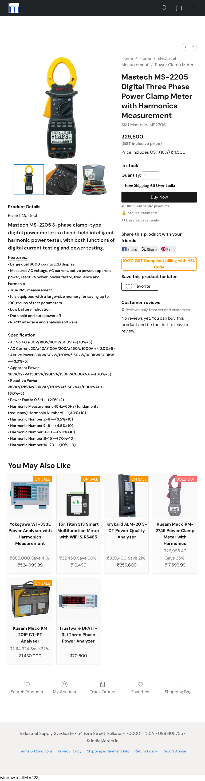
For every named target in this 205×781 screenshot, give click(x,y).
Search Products (27, 692)
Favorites (140, 692)
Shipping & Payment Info (108, 751)
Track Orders (102, 692)
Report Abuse (174, 751)
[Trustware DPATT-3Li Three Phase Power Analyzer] (78, 599)
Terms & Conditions (36, 751)
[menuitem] (185, 47)
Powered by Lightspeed (102, 760)
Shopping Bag (178, 692)
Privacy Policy (70, 751)
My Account (64, 692)
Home (127, 58)
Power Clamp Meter (174, 65)
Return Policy (146, 751)
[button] (14, 8)
